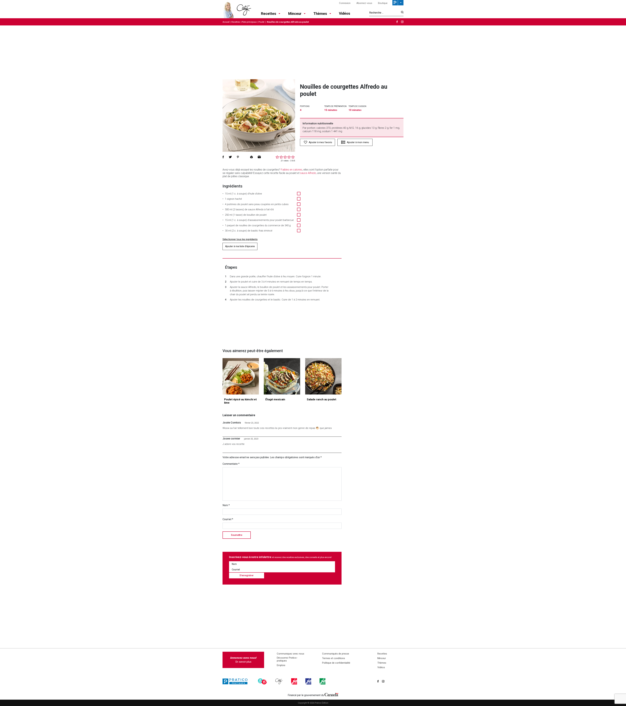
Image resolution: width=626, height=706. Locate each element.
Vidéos (344, 13)
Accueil (226, 22)
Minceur (294, 14)
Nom (226, 505)
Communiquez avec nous (290, 653)
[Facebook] (397, 22)
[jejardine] (323, 681)
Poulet (261, 22)
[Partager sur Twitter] (230, 157)
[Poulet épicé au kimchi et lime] (241, 376)
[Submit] (401, 12)
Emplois (281, 665)
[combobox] (384, 12)
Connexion (344, 3)
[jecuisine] (294, 681)
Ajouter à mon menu (358, 142)
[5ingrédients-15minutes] (263, 681)
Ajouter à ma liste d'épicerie (240, 246)
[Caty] (279, 681)
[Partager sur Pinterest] (238, 157)
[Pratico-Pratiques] (236, 681)
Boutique (383, 3)
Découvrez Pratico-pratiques (287, 659)
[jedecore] (308, 681)
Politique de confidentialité (336, 662)
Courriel (228, 519)
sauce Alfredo (308, 173)
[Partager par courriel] (259, 157)
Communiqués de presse (335, 653)
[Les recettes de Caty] (237, 9)
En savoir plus (243, 659)
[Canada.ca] (331, 694)
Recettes (268, 14)
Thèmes (320, 14)
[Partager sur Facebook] (223, 157)
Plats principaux (249, 22)
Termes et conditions (333, 658)
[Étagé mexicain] (282, 376)
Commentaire (231, 463)
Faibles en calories (291, 169)
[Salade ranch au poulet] (323, 376)
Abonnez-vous (364, 3)
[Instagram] (402, 22)
